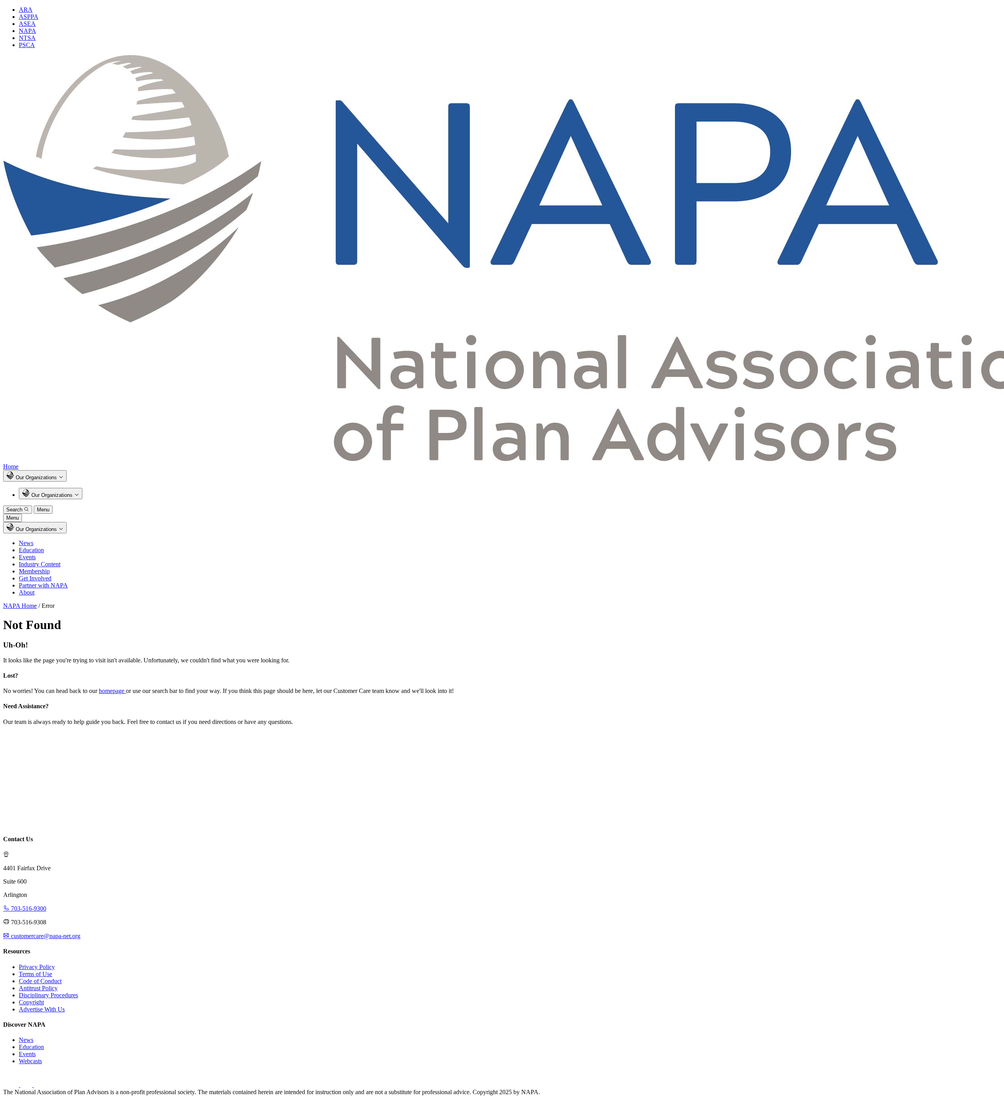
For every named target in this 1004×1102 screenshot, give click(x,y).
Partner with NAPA (43, 585)
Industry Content (39, 564)
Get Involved (35, 578)
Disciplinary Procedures (48, 995)
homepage (112, 690)
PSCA (27, 45)
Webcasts (30, 1061)
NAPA (27, 30)
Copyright (31, 1002)
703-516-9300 (27, 908)
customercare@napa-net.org (44, 936)
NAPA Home (20, 605)
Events (27, 557)
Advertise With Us (42, 1009)
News (26, 543)
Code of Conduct (40, 981)
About (27, 592)
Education (31, 550)
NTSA (27, 38)
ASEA (27, 23)
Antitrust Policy (38, 988)
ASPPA (28, 16)
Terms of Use (35, 974)
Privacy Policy (37, 967)
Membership (34, 571)
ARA (26, 9)
